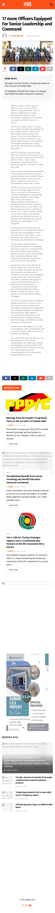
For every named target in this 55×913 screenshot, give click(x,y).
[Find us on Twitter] (26, 905)
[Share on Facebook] (13, 69)
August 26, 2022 (33, 36)
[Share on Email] (42, 69)
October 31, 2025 (11, 770)
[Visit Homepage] (27, 4)
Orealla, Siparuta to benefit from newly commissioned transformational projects (34, 780)
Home (4, 14)
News (11, 14)
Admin (10, 425)
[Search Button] (51, 4)
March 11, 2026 (22, 786)
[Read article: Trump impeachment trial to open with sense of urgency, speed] (7, 795)
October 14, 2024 (22, 811)
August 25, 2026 (20, 425)
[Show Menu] (3, 4)
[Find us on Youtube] (30, 905)
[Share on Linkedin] (35, 69)
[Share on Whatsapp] (28, 69)
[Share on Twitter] (20, 69)
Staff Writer (17, 36)
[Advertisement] (27, 847)
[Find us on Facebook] (23, 905)
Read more (15, 443)
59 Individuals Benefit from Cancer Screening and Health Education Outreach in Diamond (24, 479)
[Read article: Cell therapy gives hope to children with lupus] (7, 807)
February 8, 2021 (22, 799)
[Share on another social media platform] (49, 69)
